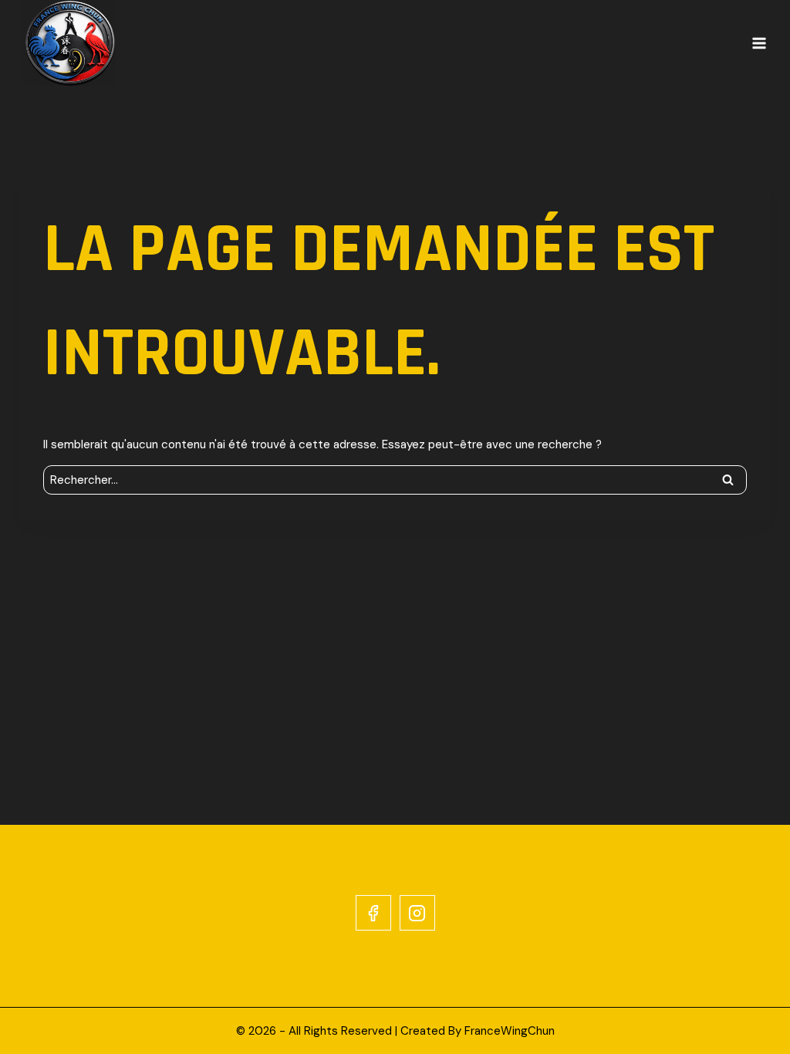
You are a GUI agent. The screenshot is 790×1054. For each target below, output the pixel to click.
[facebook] (373, 913)
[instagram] (417, 913)
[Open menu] (759, 43)
